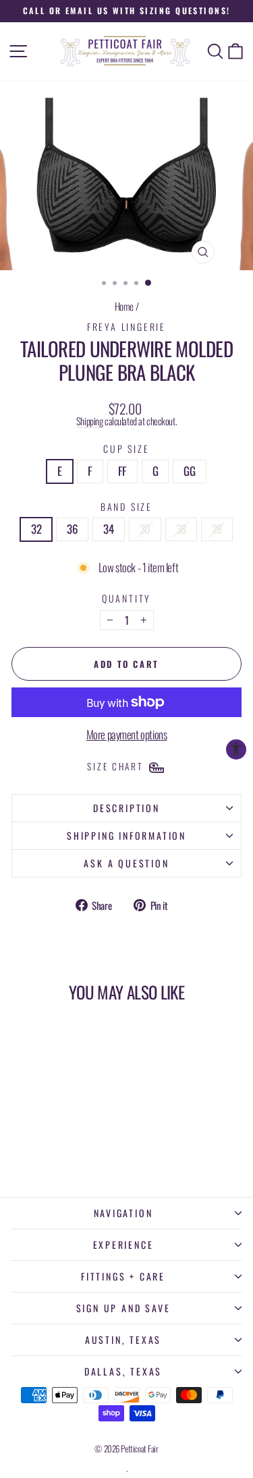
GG (189, 470)
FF (122, 470)
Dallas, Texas (123, 1371)
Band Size (126, 506)
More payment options (126, 735)
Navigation (123, 1213)
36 (72, 528)
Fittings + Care (123, 1276)
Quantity (126, 598)
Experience (123, 1244)
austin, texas (123, 1339)
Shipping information (126, 835)
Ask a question (126, 863)
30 (145, 528)
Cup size (126, 448)
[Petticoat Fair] (126, 51)
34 (108, 528)
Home (124, 306)
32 (36, 528)
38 (181, 528)
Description (126, 808)
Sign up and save (123, 1308)
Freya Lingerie (126, 326)
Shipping (89, 421)
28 (217, 528)
